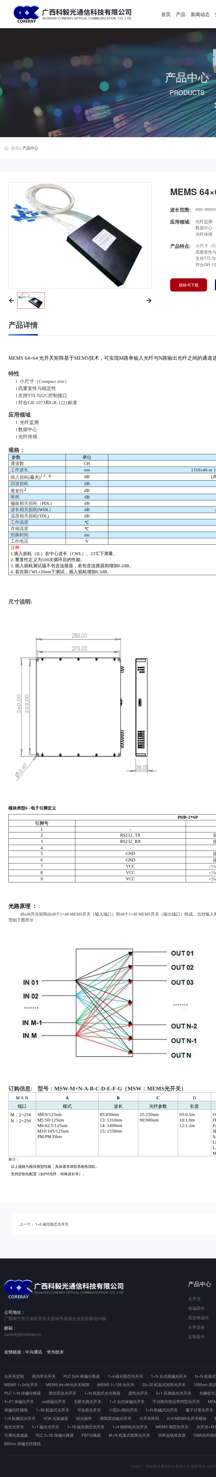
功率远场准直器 (172, 1435)
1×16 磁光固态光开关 (86, 1426)
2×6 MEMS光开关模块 (187, 1418)
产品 (180, 14)
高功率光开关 (44, 1376)
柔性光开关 (138, 1393)
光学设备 (196, 1327)
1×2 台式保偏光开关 (127, 1401)
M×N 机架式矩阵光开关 (129, 1435)
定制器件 (196, 1336)
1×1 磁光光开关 (45, 1426)
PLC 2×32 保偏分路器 (55, 1435)
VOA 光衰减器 (55, 1418)
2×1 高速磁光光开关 (173, 1393)
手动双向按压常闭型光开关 (176, 1401)
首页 (166, 14)
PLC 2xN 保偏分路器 (81, 1376)
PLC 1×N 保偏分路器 (22, 1393)
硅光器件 (84, 1418)
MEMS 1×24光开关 (21, 1384)
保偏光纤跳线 (16, 1409)
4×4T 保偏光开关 (19, 1401)
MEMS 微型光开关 (172, 1426)
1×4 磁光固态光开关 (125, 1376)
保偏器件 (196, 1308)
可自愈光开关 (89, 1409)
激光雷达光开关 (62, 1393)
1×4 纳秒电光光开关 (130, 1426)
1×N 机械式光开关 (162, 1409)
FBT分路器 (91, 1435)
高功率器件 (198, 1318)
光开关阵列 (149, 1418)
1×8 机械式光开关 (20, 1418)
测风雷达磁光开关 (115, 1418)
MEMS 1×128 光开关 (115, 1384)
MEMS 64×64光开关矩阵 (68, 1384)
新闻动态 (200, 14)
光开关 (194, 1299)
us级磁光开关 (54, 1401)
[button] (11, 300)
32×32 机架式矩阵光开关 (164, 1384)
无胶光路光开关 (87, 1401)
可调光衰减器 (16, 1435)
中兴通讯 (33, 1352)
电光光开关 (14, 1426)
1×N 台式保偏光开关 (169, 1376)
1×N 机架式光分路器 (102, 1393)
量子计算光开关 (199, 1409)
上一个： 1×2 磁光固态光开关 (43, 1224)
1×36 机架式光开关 (52, 1409)
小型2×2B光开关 (123, 1409)
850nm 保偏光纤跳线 (22, 1443)
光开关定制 (14, 1376)
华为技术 (55, 1352)
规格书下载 (189, 285)
